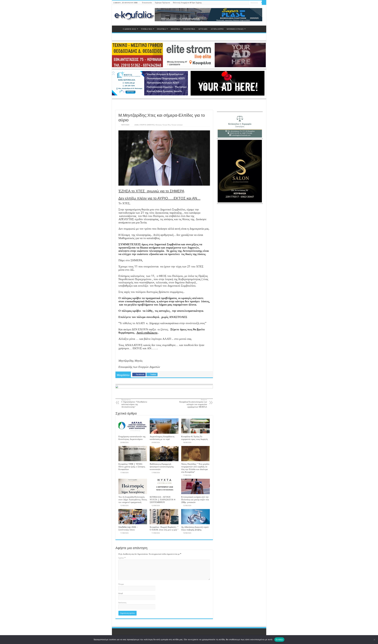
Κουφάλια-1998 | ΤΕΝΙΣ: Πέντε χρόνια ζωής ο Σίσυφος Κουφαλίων (131, 467)
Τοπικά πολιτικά (177, 125)
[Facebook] (238, 3)
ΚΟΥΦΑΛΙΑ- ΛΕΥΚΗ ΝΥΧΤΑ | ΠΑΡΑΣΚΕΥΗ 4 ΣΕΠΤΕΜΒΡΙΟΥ (162, 500)
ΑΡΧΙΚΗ (117, 29)
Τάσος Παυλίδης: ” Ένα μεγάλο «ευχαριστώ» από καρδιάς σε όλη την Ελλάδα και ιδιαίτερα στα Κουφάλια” (195, 468)
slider (136, 125)
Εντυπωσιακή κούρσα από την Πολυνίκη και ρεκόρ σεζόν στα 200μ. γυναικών (195, 500)
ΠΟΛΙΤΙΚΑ (161, 29)
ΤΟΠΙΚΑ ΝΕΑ (146, 29)
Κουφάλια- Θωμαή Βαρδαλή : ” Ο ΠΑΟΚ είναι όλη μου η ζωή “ (164, 528)
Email (120, 593)
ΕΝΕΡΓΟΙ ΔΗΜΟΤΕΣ (147, 125)
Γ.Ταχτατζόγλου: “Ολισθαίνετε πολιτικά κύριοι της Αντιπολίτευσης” (134, 403)
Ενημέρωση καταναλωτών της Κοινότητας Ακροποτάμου (132, 438)
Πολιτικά (158, 125)
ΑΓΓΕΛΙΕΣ (202, 29)
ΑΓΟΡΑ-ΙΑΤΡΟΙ (217, 29)
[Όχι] (374, 639)
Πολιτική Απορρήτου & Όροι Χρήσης (187, 3)
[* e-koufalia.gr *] (134, 14)
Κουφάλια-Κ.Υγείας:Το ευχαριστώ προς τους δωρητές (194, 438)
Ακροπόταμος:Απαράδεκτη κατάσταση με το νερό (162, 438)
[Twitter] (241, 3)
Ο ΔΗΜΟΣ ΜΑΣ (129, 29)
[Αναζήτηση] (264, 2)
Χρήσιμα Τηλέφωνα (162, 3)
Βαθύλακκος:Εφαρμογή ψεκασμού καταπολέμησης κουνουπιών (162, 467)
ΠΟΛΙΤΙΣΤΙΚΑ (189, 29)
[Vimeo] (246, 3)
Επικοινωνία (147, 3)
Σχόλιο (122, 558)
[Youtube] (243, 3)
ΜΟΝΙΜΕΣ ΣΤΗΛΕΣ (235, 29)
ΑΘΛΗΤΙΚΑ (175, 29)
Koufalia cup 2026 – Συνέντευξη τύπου (128, 528)
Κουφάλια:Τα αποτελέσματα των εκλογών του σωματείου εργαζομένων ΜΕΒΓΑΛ (193, 403)
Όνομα (121, 584)
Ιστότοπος (122, 602)
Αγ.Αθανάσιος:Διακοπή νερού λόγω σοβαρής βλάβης (194, 528)
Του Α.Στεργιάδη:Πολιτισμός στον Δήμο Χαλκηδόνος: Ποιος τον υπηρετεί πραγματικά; (132, 500)
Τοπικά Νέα (166, 125)
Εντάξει (279, 639)
